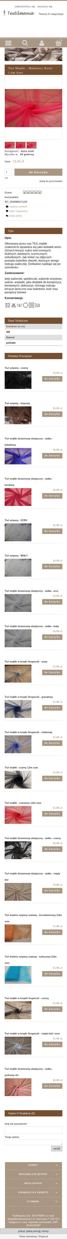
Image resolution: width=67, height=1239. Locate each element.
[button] (8, 43)
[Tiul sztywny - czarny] (19, 380)
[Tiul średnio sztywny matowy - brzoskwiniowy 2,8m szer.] (19, 933)
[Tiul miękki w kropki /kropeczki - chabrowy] (19, 744)
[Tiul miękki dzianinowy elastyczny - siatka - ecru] (19, 603)
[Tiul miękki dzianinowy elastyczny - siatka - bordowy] (19, 497)
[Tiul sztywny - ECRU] (19, 532)
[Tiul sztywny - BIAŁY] (19, 568)
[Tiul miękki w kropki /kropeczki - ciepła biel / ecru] (19, 1046)
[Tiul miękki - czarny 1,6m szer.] (19, 780)
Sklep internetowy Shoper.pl (33, 1236)
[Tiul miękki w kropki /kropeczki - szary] (19, 674)
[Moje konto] (42, 43)
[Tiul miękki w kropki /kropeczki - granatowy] (19, 709)
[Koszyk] (58, 43)
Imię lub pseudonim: (16, 1123)
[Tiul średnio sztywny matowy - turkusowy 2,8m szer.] (19, 975)
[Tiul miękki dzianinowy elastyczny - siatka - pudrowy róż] (19, 1087)
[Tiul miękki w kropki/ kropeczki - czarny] (19, 1010)
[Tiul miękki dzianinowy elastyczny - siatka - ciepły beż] (19, 892)
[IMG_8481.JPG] (21, 145)
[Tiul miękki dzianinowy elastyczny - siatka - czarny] (19, 850)
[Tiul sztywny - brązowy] (19, 415)
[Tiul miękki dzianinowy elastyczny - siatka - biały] (19, 638)
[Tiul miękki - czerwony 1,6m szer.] (19, 815)
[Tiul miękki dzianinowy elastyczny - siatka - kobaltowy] (19, 456)
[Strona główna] (33, 12)
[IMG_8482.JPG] (31, 145)
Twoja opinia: (12, 1137)
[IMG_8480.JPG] (10, 145)
